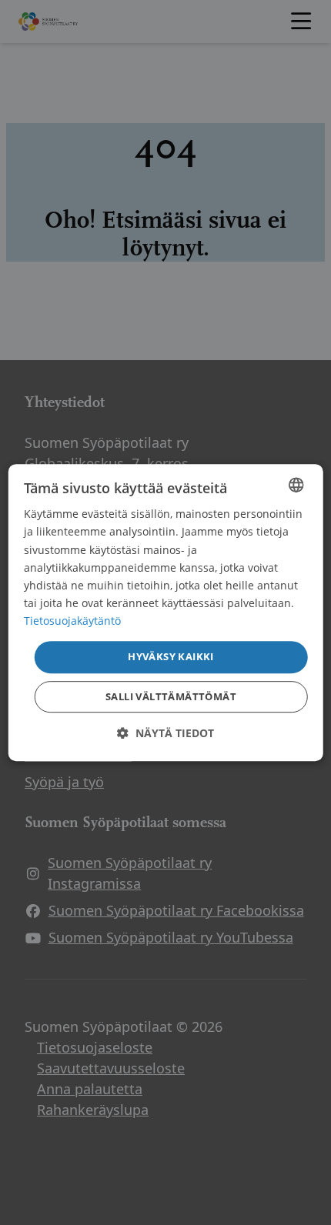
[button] (165, 733)
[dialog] (165, 612)
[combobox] (295, 484)
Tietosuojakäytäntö (72, 620)
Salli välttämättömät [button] (170, 696)
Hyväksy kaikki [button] (171, 656)
